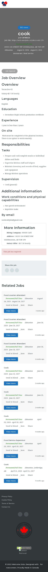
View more (11, 311)
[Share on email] (17, 270)
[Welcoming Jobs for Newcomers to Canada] (4, 4)
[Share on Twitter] (12, 270)
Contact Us (6, 507)
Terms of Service (8, 503)
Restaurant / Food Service (23, 53)
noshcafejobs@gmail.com (12, 220)
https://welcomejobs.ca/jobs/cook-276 (28, 40)
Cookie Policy (7, 500)
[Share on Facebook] (7, 270)
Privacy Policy (7, 496)
